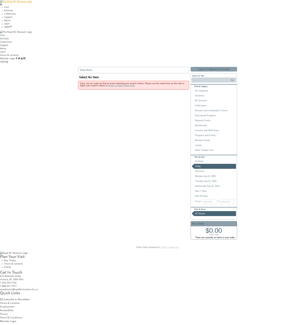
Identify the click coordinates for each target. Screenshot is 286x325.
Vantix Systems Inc (169, 247)
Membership (201, 125)
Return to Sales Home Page (121, 85)
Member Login (7, 58)
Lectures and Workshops (207, 130)
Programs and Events (205, 135)
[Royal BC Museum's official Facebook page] (16, 58)
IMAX (8, 27)
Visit (6, 7)
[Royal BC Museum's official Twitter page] (19, 58)
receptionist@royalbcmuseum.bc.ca (19, 289)
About (7, 20)
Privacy (4, 314)
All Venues (200, 213)
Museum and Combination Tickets (211, 110)
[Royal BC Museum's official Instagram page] (24, 58)
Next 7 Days (201, 191)
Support (8, 17)
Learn (7, 24)
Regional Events (203, 120)
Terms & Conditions (11, 318)
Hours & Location (9, 55)
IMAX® (4, 62)
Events (7, 267)
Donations (200, 95)
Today (198, 166)
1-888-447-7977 (8, 286)
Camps (198, 145)
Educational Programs (205, 115)
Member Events (202, 140)
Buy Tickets (10, 260)
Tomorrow (199, 171)
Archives (8, 10)
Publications (201, 105)
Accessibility (6, 310)
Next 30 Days (201, 196)
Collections (10, 14)
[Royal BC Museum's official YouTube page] (22, 58)
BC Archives (201, 100)
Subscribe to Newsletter (16, 299)
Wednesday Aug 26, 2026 (207, 186)
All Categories (201, 90)
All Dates (199, 161)
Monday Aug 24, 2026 (205, 176)
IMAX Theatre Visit (204, 150)
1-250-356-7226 (8, 283)
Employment (7, 307)
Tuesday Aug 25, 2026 (205, 181)
